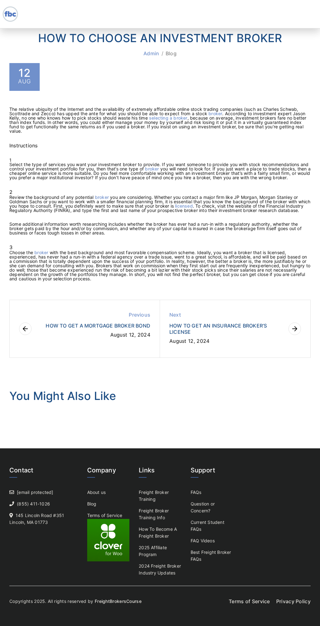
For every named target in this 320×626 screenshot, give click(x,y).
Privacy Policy (293, 601)
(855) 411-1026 (33, 503)
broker (215, 113)
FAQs (196, 492)
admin (151, 53)
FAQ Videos (203, 540)
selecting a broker (168, 118)
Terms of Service (104, 515)
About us (96, 492)
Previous (139, 315)
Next (175, 315)
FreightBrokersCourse (118, 601)
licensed (184, 206)
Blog (171, 53)
